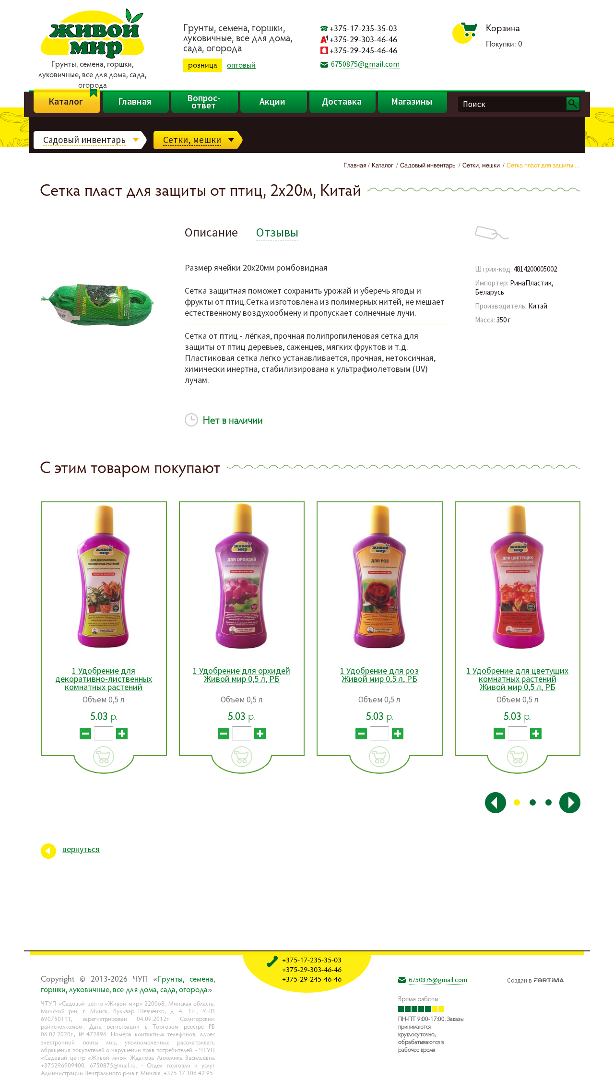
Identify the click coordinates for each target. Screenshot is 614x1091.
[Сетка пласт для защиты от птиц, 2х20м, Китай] (98, 385)
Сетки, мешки (192, 139)
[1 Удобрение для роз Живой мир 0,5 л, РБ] (380, 576)
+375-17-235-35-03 (363, 28)
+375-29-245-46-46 (363, 50)
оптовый (241, 64)
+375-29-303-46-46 (363, 39)
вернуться (81, 848)
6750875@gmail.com (365, 64)
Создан (519, 979)
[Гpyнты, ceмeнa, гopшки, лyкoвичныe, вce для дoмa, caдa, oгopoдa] (92, 57)
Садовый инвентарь (84, 139)
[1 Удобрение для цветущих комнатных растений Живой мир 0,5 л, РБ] (518, 576)
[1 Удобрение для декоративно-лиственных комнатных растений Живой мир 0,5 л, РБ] (104, 576)
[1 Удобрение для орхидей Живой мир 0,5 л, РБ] (242, 576)
